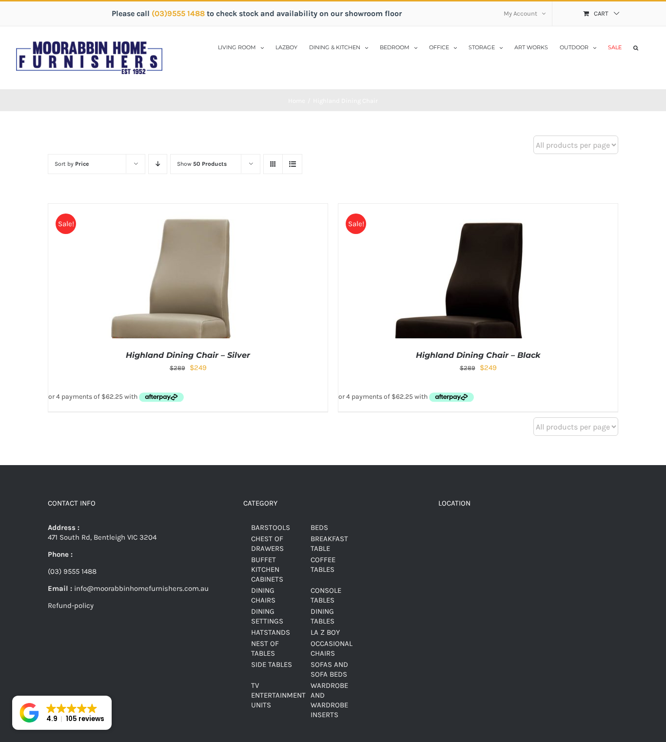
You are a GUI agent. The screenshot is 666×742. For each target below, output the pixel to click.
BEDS (319, 527)
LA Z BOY (325, 632)
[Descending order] (157, 164)
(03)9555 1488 (179, 13)
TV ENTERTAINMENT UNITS (278, 695)
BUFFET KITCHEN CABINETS (267, 569)
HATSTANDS (270, 632)
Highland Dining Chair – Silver (188, 355)
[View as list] (292, 164)
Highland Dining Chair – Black (478, 355)
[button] (635, 46)
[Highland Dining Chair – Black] (460, 208)
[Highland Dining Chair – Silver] (170, 208)
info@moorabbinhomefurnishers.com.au (140, 588)
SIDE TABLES (271, 664)
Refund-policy (71, 605)
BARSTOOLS (270, 527)
